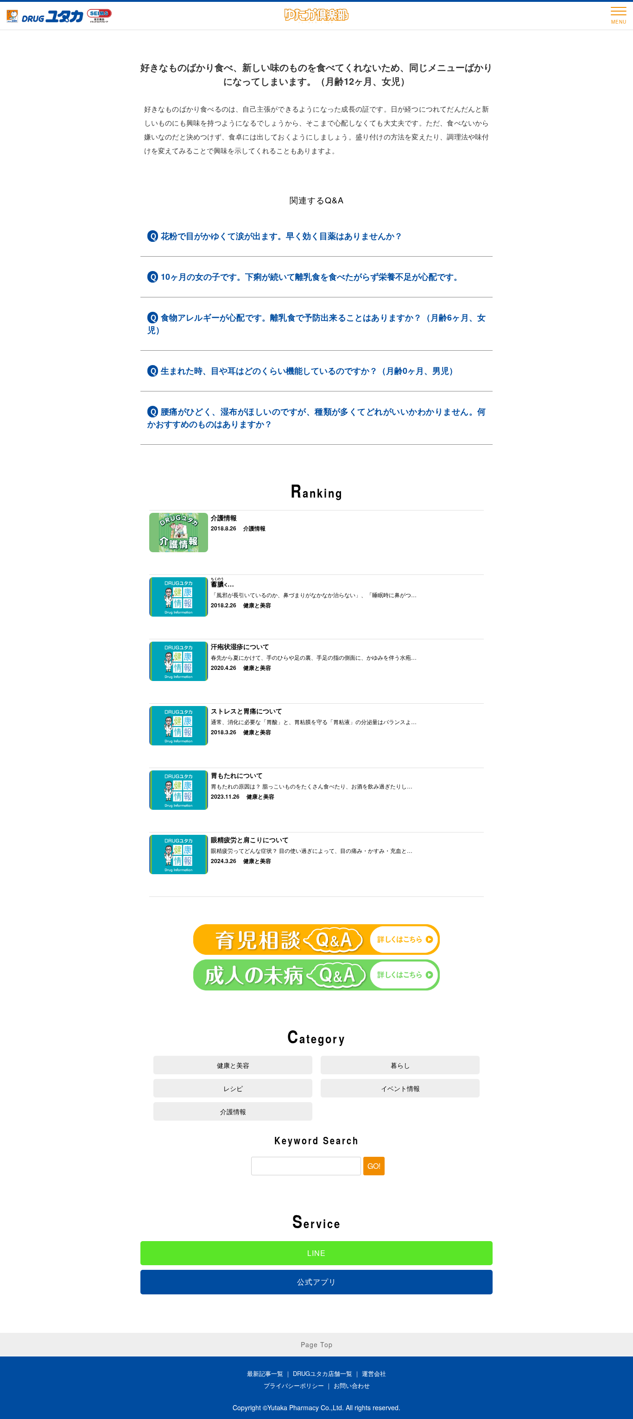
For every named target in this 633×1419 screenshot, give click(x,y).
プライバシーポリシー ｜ (299, 1385)
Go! (373, 1165)
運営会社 (374, 1373)
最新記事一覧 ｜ (270, 1373)
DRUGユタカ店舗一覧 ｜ (327, 1373)
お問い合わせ (352, 1385)
